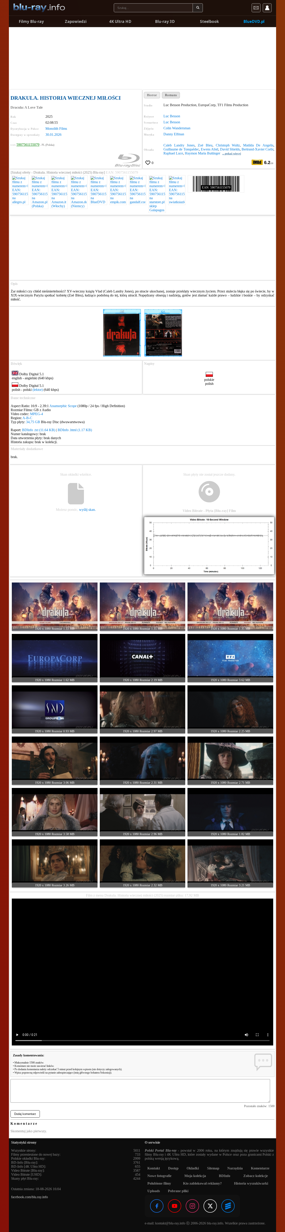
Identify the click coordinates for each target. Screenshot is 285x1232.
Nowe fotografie (159, 1176)
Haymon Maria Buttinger (202, 153)
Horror (152, 95)
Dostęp (173, 1168)
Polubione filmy (159, 1183)
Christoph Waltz (228, 145)
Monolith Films (56, 128)
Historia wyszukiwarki (251, 1183)
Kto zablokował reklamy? (202, 1183)
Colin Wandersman (176, 128)
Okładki (193, 1168)
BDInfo (224, 1176)
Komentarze (260, 1168)
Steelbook (209, 21)
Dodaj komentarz (25, 1114)
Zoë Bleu (205, 145)
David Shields (230, 149)
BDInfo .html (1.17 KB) (75, 430)
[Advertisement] (142, 58)
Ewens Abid (209, 149)
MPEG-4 (36, 414)
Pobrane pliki (178, 1191)
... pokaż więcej (231, 153)
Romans (171, 95)
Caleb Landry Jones (178, 145)
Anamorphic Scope (63, 406)
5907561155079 (27, 144)
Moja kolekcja (195, 1176)
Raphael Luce (173, 153)
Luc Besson (171, 116)
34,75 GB (33, 422)
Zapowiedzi (76, 21)
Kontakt (153, 1168)
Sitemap (213, 1168)
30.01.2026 (53, 134)
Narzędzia (235, 1168)
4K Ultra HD (120, 21)
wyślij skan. (87, 509)
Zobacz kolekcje (255, 1176)
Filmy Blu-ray (31, 21)
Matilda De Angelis (258, 145)
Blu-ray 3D (165, 21)
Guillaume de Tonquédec (181, 149)
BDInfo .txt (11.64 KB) (38, 430)
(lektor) (38, 390)
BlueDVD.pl (254, 21)
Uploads (153, 1191)
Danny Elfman (173, 134)
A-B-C (27, 418)
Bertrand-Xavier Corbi (257, 149)
